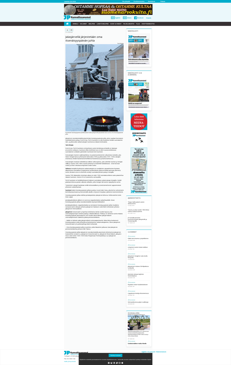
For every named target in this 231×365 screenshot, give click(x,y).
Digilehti (144, 352)
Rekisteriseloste (161, 352)
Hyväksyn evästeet (115, 355)
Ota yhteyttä (151, 352)
